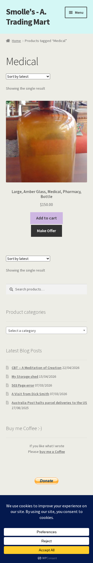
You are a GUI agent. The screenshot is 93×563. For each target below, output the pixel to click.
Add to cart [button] (46, 217)
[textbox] (46, 330)
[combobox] (46, 330)
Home (16, 40)
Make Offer (46, 230)
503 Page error (23, 385)
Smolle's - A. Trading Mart (28, 16)
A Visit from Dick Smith (30, 393)
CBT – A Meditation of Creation (36, 367)
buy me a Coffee (52, 451)
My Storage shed (25, 376)
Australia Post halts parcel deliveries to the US (49, 402)
